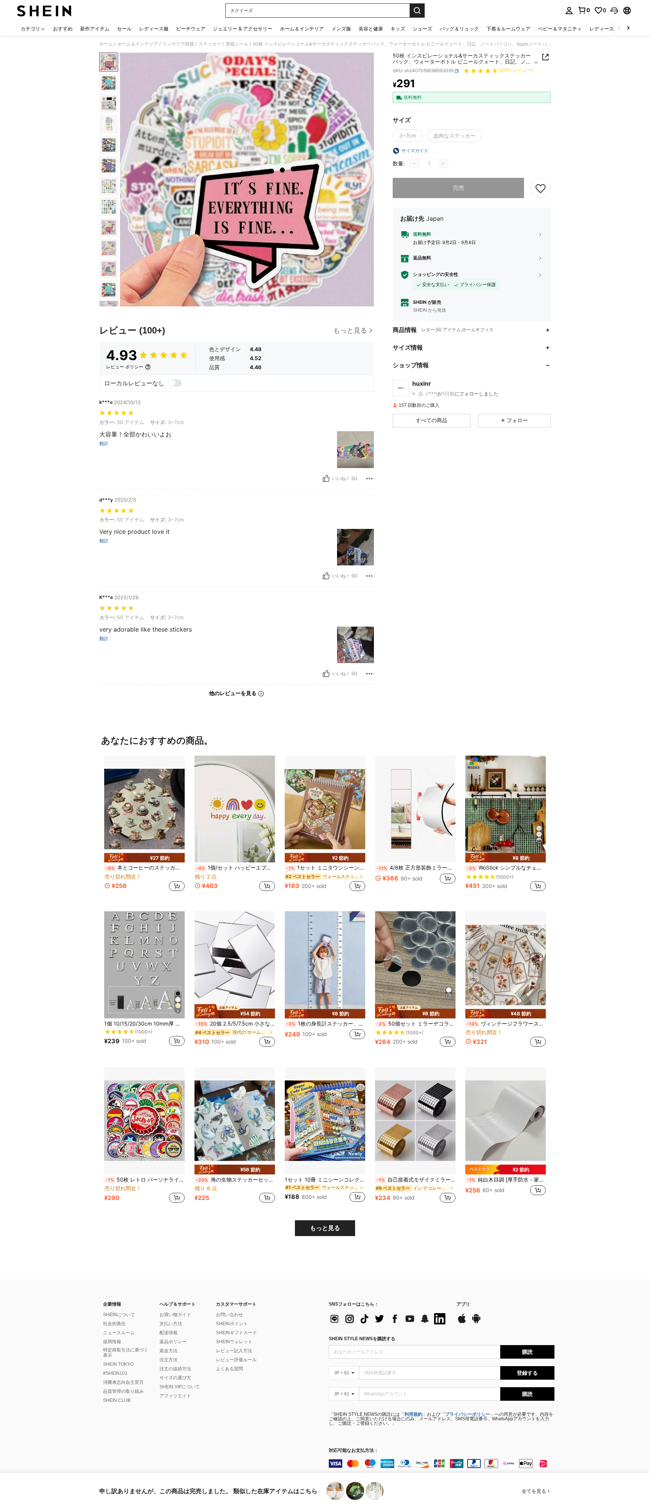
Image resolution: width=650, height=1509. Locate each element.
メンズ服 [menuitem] (341, 29)
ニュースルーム (119, 1332)
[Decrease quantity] (414, 163)
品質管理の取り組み (123, 1391)
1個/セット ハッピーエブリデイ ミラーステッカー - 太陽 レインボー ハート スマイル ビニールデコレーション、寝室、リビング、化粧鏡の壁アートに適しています (235, 868)
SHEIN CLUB (117, 1400)
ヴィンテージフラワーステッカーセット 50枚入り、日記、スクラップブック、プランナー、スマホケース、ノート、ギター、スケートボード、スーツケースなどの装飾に (506, 1024)
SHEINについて (119, 1314)
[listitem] (144, 828)
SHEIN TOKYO (118, 1364)
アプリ (463, 1304)
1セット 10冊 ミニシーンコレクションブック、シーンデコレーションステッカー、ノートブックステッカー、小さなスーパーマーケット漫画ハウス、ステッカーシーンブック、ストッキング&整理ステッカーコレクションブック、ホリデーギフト (325, 1180)
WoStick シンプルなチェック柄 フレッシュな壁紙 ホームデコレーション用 (506, 868)
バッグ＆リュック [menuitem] (459, 29)
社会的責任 (114, 1323)
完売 (458, 187)
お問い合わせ (229, 1314)
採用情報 (112, 1341)
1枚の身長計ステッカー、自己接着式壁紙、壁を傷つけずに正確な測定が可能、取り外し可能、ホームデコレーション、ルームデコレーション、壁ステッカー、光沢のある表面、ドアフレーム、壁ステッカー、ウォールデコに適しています (325, 1024)
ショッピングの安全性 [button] (435, 274)
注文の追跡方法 (175, 1368)
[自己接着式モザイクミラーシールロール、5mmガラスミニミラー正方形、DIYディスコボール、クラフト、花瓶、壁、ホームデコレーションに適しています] (415, 1120)
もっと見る (325, 1228)
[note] (144, 857)
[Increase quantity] (443, 163)
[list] (389, 1318)
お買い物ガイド (175, 1314)
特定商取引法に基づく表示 (125, 1352)
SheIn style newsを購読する (362, 1338)
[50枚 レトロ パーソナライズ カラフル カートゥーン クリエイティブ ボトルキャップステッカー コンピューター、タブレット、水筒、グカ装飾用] (144, 1120)
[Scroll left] (619, 28)
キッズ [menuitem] (397, 29)
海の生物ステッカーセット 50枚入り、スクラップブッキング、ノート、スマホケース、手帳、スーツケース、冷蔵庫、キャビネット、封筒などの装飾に (235, 1180)
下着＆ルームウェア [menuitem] (508, 29)
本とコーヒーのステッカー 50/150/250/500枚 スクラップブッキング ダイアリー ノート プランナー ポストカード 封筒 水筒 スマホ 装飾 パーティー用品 (145, 868)
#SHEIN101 (115, 1373)
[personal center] (569, 10)
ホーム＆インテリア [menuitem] (302, 29)
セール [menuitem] (124, 29)
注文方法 (168, 1359)
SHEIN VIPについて (179, 1386)
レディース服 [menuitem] (154, 29)
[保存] (540, 188)
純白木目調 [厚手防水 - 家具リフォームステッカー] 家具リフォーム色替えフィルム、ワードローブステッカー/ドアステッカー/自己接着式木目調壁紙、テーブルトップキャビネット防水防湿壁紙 (506, 1180)
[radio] (407, 135)
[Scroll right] (628, 28)
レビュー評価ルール (236, 1359)
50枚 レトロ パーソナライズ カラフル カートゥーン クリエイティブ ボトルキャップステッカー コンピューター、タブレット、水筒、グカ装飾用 (145, 1180)
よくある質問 (229, 1368)
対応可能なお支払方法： (353, 1450)
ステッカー (210, 44)
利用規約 (413, 1414)
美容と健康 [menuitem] (370, 29)
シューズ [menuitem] (422, 29)
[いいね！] (326, 478)
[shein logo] (44, 10)
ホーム (106, 44)
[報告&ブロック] (369, 478)
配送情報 (168, 1332)
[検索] (417, 10)
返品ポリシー (173, 1341)
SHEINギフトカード (236, 1332)
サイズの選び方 (175, 1377)
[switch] (175, 383)
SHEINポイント (232, 1323)
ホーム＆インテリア (137, 44)
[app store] (462, 1322)
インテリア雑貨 (178, 44)
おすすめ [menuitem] (63, 29)
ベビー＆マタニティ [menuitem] (560, 29)
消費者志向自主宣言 (123, 1382)
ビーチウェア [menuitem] (190, 29)
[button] (614, 10)
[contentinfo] (441, 1463)
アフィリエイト (175, 1395)
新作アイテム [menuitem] (94, 29)
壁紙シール (237, 44)
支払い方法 (170, 1323)
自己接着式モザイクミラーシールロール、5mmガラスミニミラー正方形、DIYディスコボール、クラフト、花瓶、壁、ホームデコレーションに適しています (416, 1180)
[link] (583, 10)
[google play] (476, 1322)
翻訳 (103, 443)
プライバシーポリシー (467, 1414)
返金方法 (168, 1350)
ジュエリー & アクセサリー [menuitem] (242, 29)
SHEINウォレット (234, 1341)
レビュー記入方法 (234, 1350)
